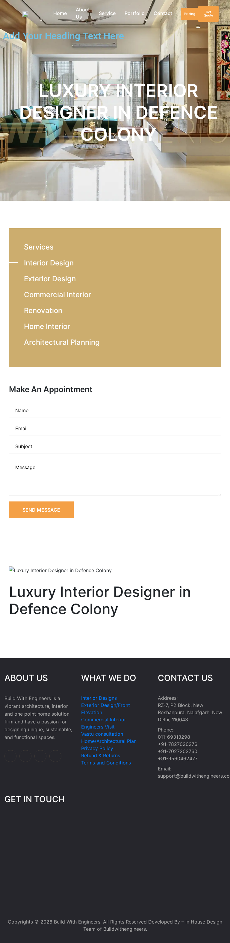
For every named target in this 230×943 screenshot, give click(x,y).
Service (107, 13)
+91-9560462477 (178, 758)
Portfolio (135, 13)
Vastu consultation (102, 734)
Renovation (43, 310)
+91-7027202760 (177, 751)
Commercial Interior (57, 294)
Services (39, 247)
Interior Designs (99, 698)
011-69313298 (174, 737)
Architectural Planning (62, 342)
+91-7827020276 (177, 744)
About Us (83, 13)
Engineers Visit (98, 727)
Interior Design (49, 263)
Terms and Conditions (106, 763)
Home (60, 13)
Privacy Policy (97, 748)
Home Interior (47, 326)
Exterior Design (50, 278)
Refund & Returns (100, 755)
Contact (163, 13)
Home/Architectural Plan (109, 741)
